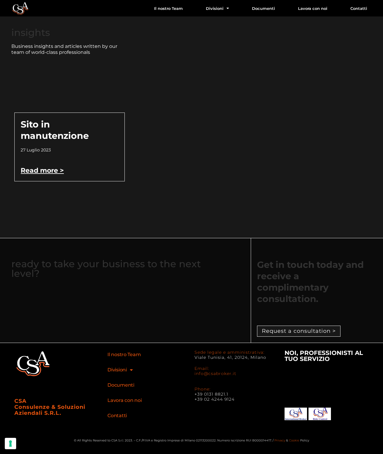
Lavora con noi (312, 8)
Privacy (279, 440)
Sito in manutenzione (55, 130)
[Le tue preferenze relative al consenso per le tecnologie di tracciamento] (10, 443)
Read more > (42, 170)
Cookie (294, 440)
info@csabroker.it (215, 373)
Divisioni (215, 8)
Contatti (358, 8)
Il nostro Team (168, 8)
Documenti (263, 8)
